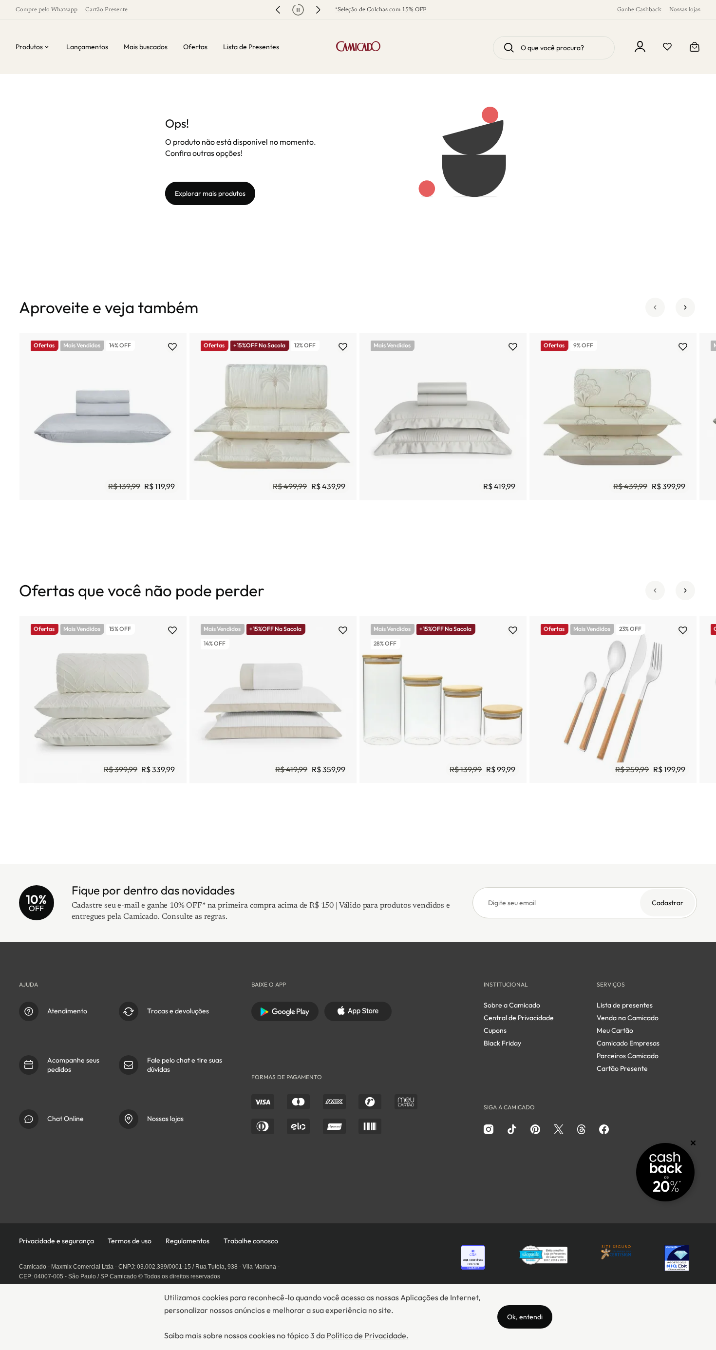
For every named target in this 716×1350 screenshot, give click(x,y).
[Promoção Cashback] (665, 1172)
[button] (655, 307)
